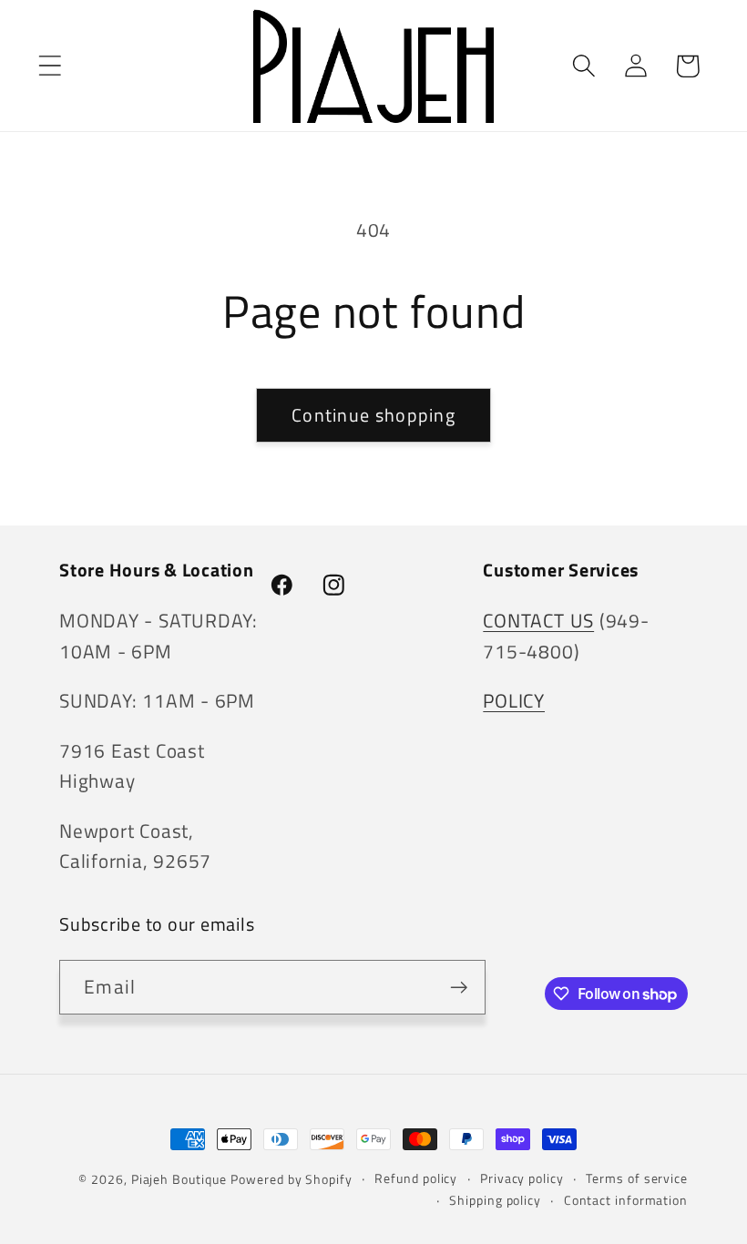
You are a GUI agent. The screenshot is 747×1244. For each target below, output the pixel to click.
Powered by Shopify (291, 1179)
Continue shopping (373, 415)
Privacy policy (522, 1178)
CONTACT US (538, 620)
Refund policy (415, 1178)
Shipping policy (495, 1200)
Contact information (626, 1200)
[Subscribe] (459, 987)
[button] (50, 66)
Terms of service (637, 1178)
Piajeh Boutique (179, 1179)
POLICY (514, 700)
